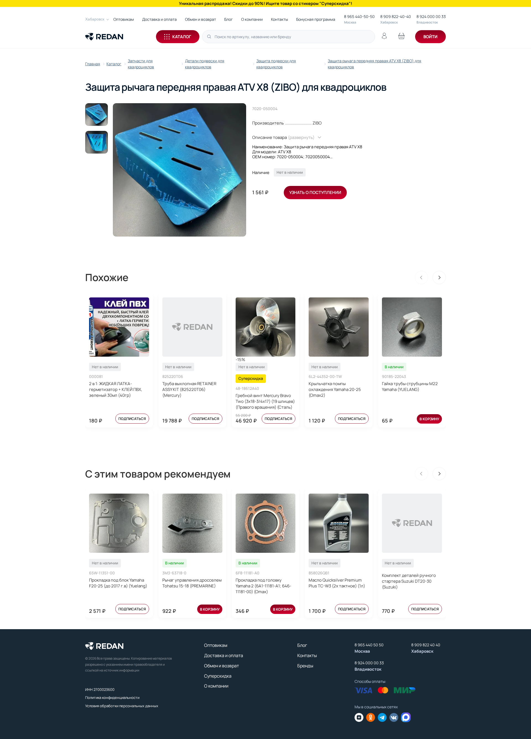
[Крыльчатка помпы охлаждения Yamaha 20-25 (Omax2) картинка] (339, 327)
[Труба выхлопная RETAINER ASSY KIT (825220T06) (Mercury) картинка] (192, 327)
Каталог (181, 37)
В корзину (429, 418)
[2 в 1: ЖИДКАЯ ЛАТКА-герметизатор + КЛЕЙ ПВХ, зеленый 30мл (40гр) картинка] (119, 327)
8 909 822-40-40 (395, 16)
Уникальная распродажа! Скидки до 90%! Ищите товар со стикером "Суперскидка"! (265, 3)
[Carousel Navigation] (430, 277)
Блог (228, 19)
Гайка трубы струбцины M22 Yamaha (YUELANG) (410, 386)
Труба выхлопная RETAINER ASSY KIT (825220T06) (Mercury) (189, 389)
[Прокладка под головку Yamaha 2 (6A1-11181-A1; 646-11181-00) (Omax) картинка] (266, 523)
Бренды (305, 666)
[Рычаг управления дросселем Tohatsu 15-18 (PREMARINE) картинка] (192, 523)
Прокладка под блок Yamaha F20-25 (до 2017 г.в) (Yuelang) (118, 583)
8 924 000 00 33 (431, 16)
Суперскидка (217, 676)
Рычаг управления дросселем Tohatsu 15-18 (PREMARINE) (192, 583)
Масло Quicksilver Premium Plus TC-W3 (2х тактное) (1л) (337, 583)
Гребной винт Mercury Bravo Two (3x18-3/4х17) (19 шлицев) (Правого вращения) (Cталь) (265, 401)
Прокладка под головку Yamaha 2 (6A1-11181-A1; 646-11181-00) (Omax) (263, 586)
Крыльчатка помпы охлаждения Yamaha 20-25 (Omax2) (335, 389)
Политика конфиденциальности (112, 697)
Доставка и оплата (159, 19)
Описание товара (283, 137)
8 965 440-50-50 (359, 16)
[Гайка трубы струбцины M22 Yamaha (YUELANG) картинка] (412, 327)
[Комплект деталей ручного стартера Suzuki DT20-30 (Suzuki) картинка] (412, 523)
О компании (252, 19)
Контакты (279, 19)
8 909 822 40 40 (425, 644)
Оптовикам (123, 19)
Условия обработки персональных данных (121, 705)
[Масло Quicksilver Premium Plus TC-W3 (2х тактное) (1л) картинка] (339, 523)
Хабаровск (94, 19)
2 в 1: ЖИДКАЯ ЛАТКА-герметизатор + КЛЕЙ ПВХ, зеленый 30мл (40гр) (115, 389)
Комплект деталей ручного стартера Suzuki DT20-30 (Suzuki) (409, 581)
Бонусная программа (315, 19)
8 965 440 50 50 (369, 644)
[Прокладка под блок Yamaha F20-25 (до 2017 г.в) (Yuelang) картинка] (119, 523)
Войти (430, 37)
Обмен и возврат (200, 19)
